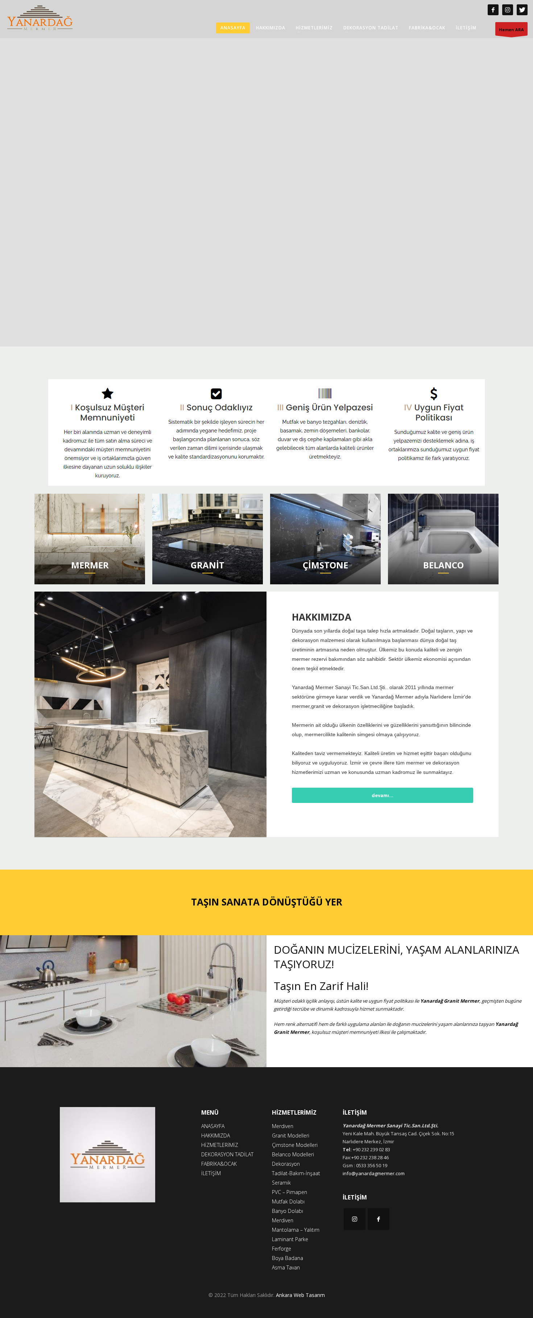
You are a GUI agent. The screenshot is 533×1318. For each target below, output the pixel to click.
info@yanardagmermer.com (374, 1173)
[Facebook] (493, 9)
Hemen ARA (511, 29)
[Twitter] (522, 9)
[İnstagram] (507, 9)
